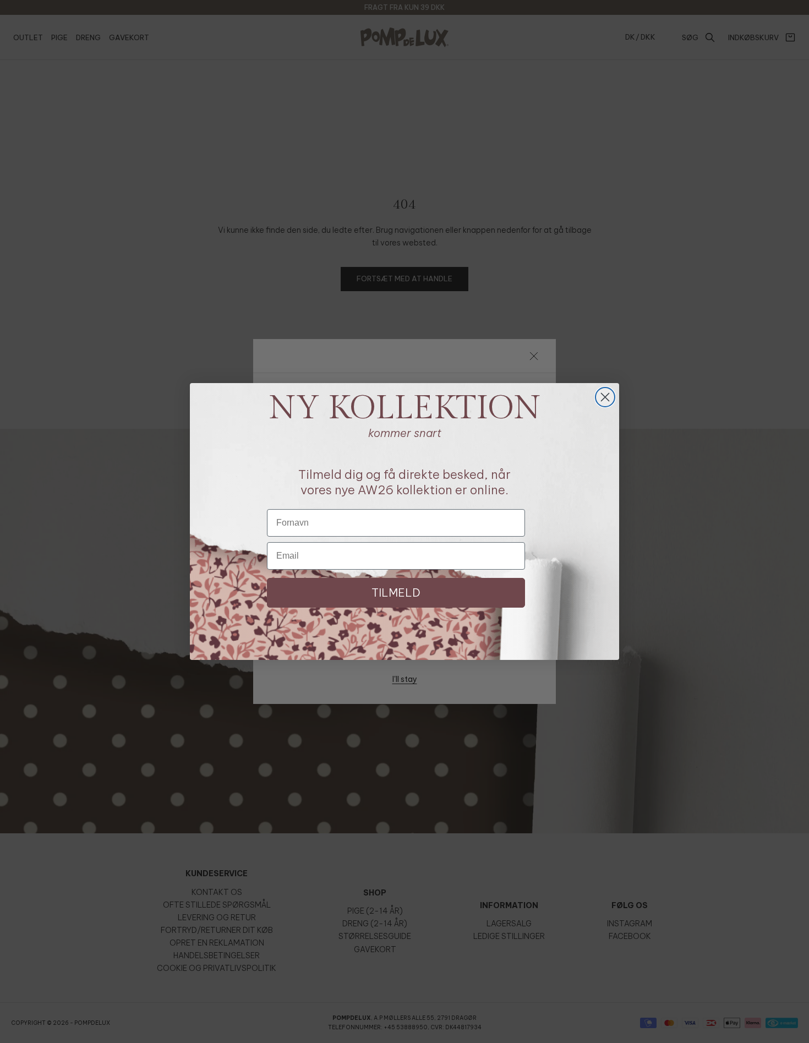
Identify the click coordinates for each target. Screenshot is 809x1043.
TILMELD (395, 592)
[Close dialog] (605, 397)
